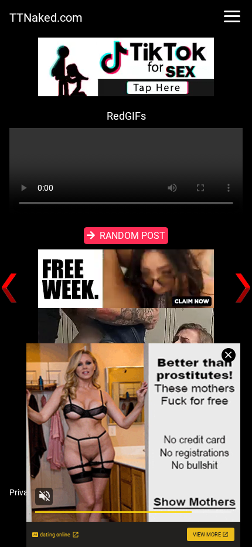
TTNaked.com (46, 18)
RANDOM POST (132, 235)
